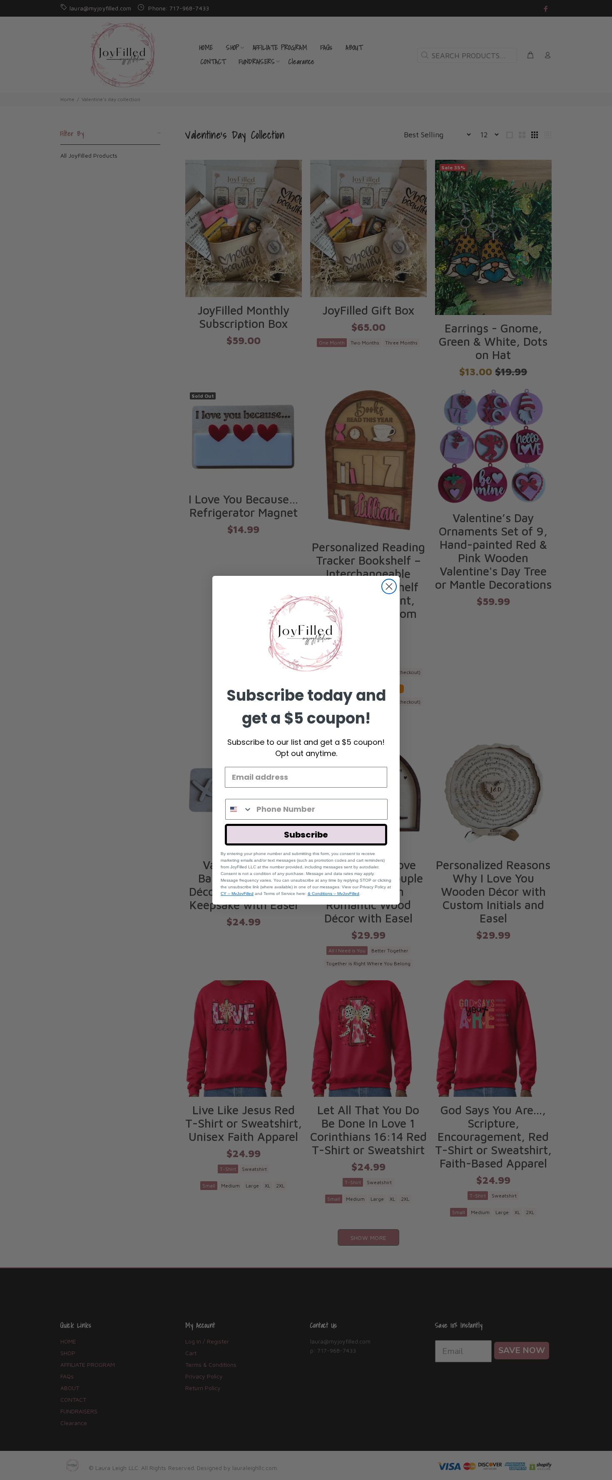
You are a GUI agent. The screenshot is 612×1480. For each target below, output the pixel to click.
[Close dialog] (389, 586)
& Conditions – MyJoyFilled (333, 893)
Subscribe (306, 834)
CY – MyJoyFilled (237, 893)
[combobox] (239, 809)
